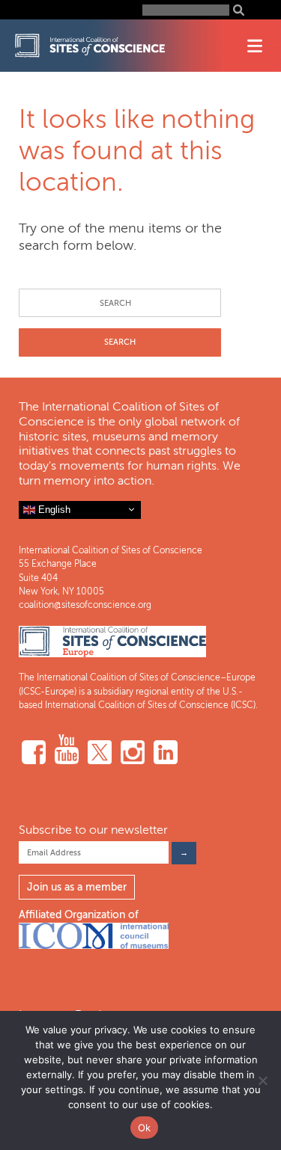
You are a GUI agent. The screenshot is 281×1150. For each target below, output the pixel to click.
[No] (262, 1080)
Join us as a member (77, 887)
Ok (144, 1128)
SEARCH (120, 342)
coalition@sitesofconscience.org (85, 605)
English (52, 508)
